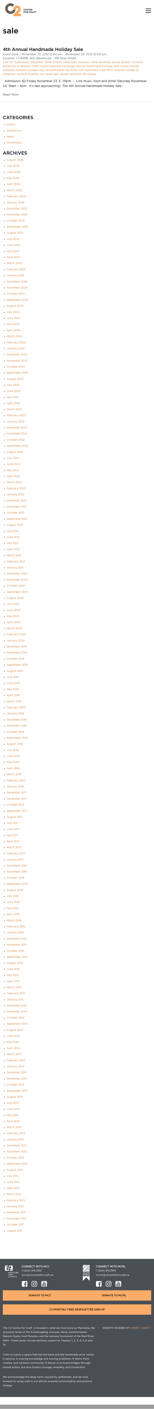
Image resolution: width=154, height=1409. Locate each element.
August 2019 (15, 671)
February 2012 (16, 1200)
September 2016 (17, 884)
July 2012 (13, 1176)
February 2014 (16, 1060)
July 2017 (13, 823)
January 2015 (15, 999)
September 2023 (17, 373)
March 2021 (14, 555)
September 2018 (17, 738)
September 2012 (17, 1164)
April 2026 (13, 184)
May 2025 (13, 251)
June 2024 (13, 318)
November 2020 (17, 580)
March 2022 (14, 482)
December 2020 (17, 573)
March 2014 (14, 1054)
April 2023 (13, 403)
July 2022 (13, 458)
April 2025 (13, 257)
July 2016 (13, 896)
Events (11, 124)
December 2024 (17, 281)
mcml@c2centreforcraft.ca (112, 1275)
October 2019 (15, 659)
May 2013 (13, 1115)
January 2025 (15, 275)
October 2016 (15, 878)
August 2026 (15, 160)
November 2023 (17, 361)
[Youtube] (44, 1284)
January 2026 (15, 202)
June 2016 (13, 902)
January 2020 (16, 640)
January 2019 (15, 713)
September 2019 (17, 665)
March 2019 (14, 701)
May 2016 (13, 908)
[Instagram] (34, 1284)
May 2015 (13, 975)
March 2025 (14, 263)
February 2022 (16, 488)
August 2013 (15, 1097)
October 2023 (16, 367)
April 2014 (13, 1048)
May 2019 (13, 689)
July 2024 (13, 312)
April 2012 (13, 1188)
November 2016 (17, 871)
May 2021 (12, 543)
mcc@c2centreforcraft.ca (37, 1275)
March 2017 (14, 847)
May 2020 (13, 616)
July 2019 (13, 677)
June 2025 (13, 245)
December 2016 (17, 865)
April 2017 (13, 841)
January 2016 (15, 932)
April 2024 (13, 330)
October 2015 (15, 951)
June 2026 (13, 172)
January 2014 (15, 1066)
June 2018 (13, 756)
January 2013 (15, 1139)
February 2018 (16, 780)
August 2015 (15, 963)
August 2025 (15, 233)
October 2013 (15, 1084)
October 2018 (15, 732)
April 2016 (13, 914)
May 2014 (13, 1042)
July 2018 (13, 750)
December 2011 (16, 1212)
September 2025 (17, 227)
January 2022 (15, 494)
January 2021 (15, 567)
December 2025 (17, 208)
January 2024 (15, 348)
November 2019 (17, 652)
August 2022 (15, 452)
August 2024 (15, 306)
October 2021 (15, 512)
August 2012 (15, 1170)
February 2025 (16, 269)
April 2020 (13, 622)
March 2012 (14, 1194)
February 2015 (16, 993)
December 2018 (17, 719)
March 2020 (14, 628)
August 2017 (15, 817)
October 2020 (16, 586)
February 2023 (16, 415)
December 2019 (17, 646)
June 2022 (13, 464)
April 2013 (13, 1121)
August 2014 (15, 1030)
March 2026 (14, 190)
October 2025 (16, 221)
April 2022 (13, 476)
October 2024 (16, 293)
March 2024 (14, 336)
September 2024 (17, 300)
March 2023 (14, 409)
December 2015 (17, 939)
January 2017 (15, 859)
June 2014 (13, 1036)
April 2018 (13, 768)
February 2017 (16, 853)
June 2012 (13, 1182)
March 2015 (14, 987)
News (10, 136)
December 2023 (17, 354)
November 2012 (17, 1151)
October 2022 (16, 440)
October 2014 (15, 1018)
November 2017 (17, 799)
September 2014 (17, 1024)
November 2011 (16, 1218)
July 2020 (13, 604)
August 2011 (14, 1231)
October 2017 (15, 805)
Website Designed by (127, 1328)
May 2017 (12, 835)
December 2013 (17, 1072)
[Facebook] (25, 1284)
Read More (11, 94)
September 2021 (17, 519)
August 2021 (15, 525)
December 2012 (16, 1145)
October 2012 (15, 1158)
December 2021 (16, 500)
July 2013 (13, 1103)
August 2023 (15, 379)
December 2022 (17, 427)
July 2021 (13, 531)
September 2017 (17, 811)
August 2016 (15, 890)
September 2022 (17, 446)
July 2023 (13, 385)
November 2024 (17, 287)
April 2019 (13, 695)
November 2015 (17, 945)
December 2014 (17, 1005)
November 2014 (17, 1011)
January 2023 (15, 421)
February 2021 (16, 561)
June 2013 (13, 1109)
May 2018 (13, 762)
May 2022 (13, 470)
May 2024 (13, 324)
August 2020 (15, 598)
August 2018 (15, 744)
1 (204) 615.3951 (32, 1270)
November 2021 (17, 506)
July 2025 (13, 239)
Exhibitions (14, 130)
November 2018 (17, 726)
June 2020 (13, 610)
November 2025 (17, 214)
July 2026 (13, 166)
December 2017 (16, 792)
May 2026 (13, 178)
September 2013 (17, 1091)
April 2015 (13, 981)
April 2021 (13, 549)
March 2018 (14, 774)
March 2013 (14, 1127)
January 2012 (15, 1206)
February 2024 (16, 342)
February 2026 (16, 196)
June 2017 (13, 829)
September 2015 (17, 957)
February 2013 (16, 1133)
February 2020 (16, 634)
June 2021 (13, 537)
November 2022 (17, 433)
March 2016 (14, 920)
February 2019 (16, 707)
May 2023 (13, 397)
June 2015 (13, 969)
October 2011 (15, 1224)
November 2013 (17, 1078)
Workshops (14, 142)
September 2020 (17, 592)
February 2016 (16, 926)
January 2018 (15, 786)
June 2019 (13, 683)
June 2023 (13, 391)
